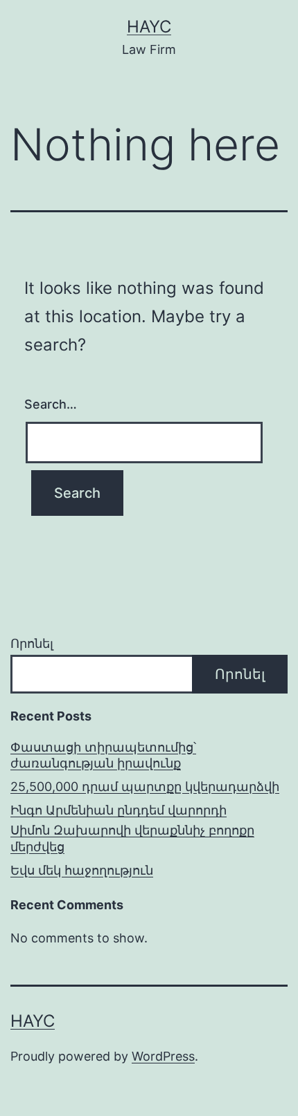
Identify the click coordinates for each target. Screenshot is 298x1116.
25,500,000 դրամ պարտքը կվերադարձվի (144, 786)
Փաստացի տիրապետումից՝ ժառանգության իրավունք (103, 755)
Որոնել (31, 643)
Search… (50, 404)
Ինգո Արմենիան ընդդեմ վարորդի (118, 810)
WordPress (163, 1056)
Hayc (149, 27)
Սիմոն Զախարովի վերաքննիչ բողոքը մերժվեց (132, 838)
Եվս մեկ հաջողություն (81, 870)
